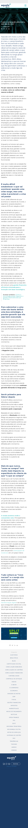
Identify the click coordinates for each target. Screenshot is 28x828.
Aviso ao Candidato (12, 766)
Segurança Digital (14, 729)
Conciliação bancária (14, 667)
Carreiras (15, 763)
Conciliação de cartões (14, 670)
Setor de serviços (14, 732)
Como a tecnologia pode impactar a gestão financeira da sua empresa (13, 297)
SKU (14, 738)
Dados (14, 681)
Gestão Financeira (14, 702)
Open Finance (14, 717)
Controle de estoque (14, 678)
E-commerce (14, 687)
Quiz (14, 723)
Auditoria (14, 655)
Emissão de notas (14, 693)
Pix (14, 720)
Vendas (14, 750)
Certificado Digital (14, 664)
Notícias (14, 714)
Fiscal (14, 699)
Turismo (14, 744)
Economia (14, 690)
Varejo (14, 747)
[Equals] (11, 758)
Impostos (14, 705)
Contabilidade (14, 675)
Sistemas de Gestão (14, 735)
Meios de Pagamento (14, 711)
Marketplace (14, 708)
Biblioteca (14, 658)
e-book (14, 684)
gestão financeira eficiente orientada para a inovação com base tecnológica (13, 287)
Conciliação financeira (14, 673)
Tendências (14, 741)
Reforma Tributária (14, 726)
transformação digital (8, 602)
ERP (14, 696)
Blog (14, 661)
